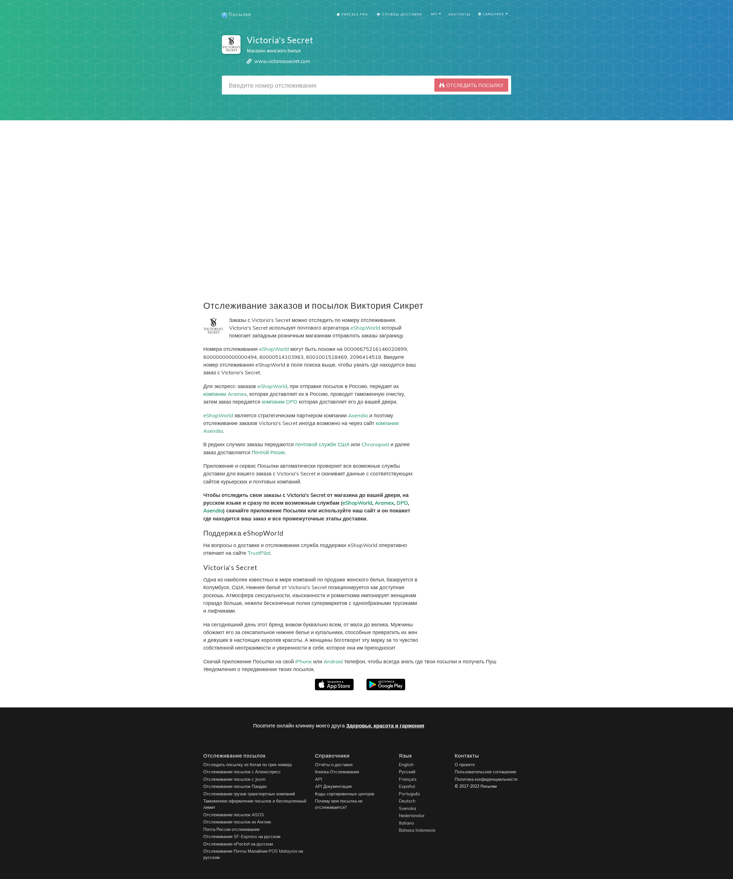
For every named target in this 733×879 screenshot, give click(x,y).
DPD (402, 503)
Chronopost (375, 444)
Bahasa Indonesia (417, 830)
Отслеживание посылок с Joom (234, 779)
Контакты (459, 14)
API (318, 779)
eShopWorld (365, 328)
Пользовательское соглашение (485, 772)
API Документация (333, 786)
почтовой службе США (322, 444)
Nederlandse (411, 816)
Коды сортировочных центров (344, 794)
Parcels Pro (354, 14)
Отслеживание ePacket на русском (238, 844)
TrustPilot (259, 553)
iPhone (303, 661)
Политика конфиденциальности (486, 779)
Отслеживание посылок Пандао (235, 786)
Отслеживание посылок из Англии (237, 822)
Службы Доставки (401, 14)
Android (333, 661)
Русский (407, 772)
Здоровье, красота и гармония (385, 725)
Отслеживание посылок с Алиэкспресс (242, 772)
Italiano (406, 823)
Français (408, 779)
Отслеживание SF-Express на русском (241, 836)
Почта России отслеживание (231, 829)
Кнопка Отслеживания (337, 772)
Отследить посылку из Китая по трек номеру (247, 764)
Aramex (384, 503)
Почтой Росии (268, 452)
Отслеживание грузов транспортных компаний (249, 794)
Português (409, 794)
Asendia (358, 415)
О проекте (465, 764)
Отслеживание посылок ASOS (233, 814)
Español (407, 786)
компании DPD (279, 401)
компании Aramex (225, 394)
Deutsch (407, 801)
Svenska (407, 808)
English (406, 764)
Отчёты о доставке (334, 764)
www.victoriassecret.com (282, 61)
